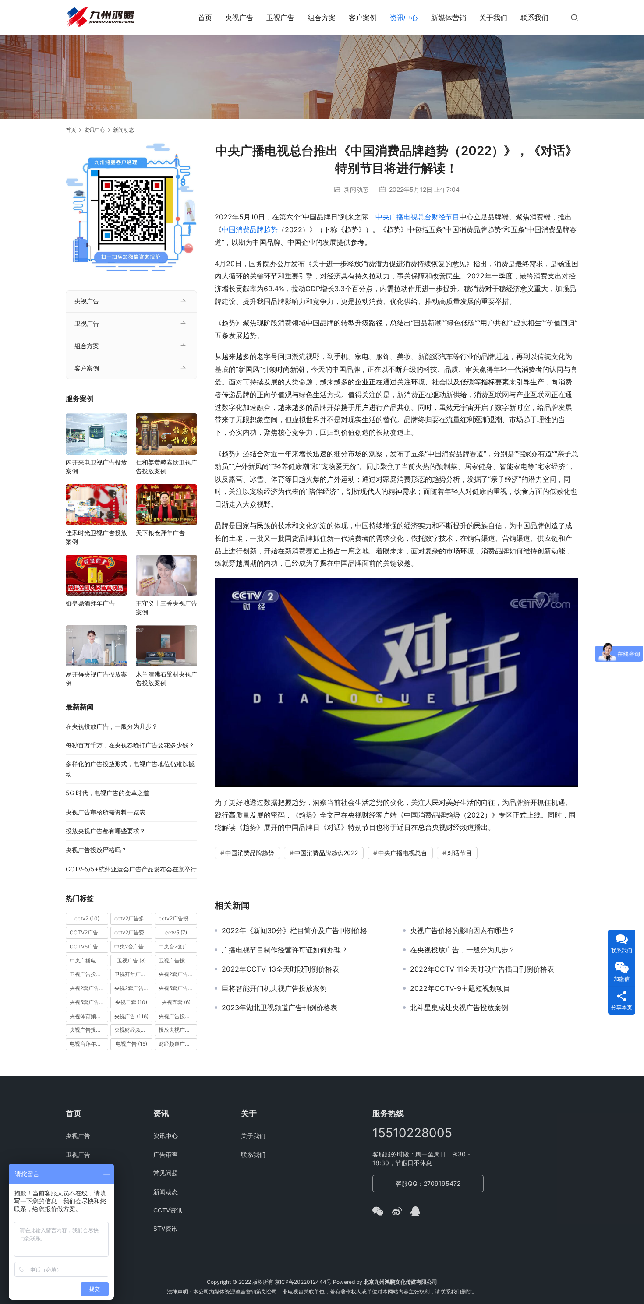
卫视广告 (280, 17)
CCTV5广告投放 (89, 946)
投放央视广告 (178, 1029)
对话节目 (459, 852)
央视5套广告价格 (178, 988)
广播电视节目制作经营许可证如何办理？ (285, 950)
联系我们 (534, 17)
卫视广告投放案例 (89, 974)
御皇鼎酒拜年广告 (90, 603)
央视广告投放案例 (89, 1029)
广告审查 (165, 1154)
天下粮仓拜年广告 (160, 532)
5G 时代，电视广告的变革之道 (107, 792)
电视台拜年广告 (89, 1043)
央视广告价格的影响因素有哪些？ (462, 930)
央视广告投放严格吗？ (96, 849)
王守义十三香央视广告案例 (166, 607)
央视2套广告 (178, 974)
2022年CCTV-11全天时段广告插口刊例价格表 (482, 969)
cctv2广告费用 (133, 932)
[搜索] (574, 17)
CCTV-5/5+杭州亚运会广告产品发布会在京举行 (131, 869)
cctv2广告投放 (178, 918)
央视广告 (239, 17)
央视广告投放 (178, 1016)
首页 (205, 17)
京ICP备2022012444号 (303, 1282)
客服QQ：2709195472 (428, 1183)
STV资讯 (165, 1228)
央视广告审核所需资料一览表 (105, 812)
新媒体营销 (448, 17)
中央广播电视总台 (402, 852)
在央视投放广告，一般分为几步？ (462, 950)
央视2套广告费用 (133, 988)
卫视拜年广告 (133, 974)
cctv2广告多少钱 (133, 918)
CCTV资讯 (167, 1210)
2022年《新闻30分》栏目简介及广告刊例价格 (294, 930)
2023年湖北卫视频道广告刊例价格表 (279, 1007)
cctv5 (176, 932)
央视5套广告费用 (89, 1002)
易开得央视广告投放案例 (96, 678)
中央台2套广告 (178, 946)
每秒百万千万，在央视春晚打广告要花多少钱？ (130, 745)
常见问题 (165, 1173)
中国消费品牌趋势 (250, 229)
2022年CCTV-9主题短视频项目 (460, 988)
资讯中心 (404, 17)
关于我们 (493, 17)
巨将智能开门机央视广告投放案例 (274, 988)
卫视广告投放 (178, 960)
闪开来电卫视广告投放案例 (96, 466)
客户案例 (363, 17)
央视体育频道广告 (89, 1016)
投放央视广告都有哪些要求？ (105, 831)
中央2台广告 (133, 946)
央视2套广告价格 (89, 988)
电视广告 (131, 1043)
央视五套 (176, 1002)
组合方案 (322, 17)
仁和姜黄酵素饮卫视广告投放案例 (166, 466)
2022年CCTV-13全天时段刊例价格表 (280, 969)
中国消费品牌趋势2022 (326, 852)
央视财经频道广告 (133, 1029)
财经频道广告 (178, 1043)
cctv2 (86, 918)
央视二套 (131, 1002)
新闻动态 (356, 189)
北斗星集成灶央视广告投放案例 (459, 1007)
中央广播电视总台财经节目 (417, 216)
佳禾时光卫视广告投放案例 (96, 537)
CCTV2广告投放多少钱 (89, 932)
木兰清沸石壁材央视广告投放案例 (166, 678)
